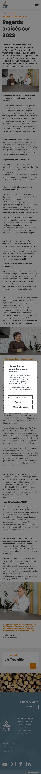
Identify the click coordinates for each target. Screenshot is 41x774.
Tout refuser (20, 402)
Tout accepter (21, 397)
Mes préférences (20, 407)
